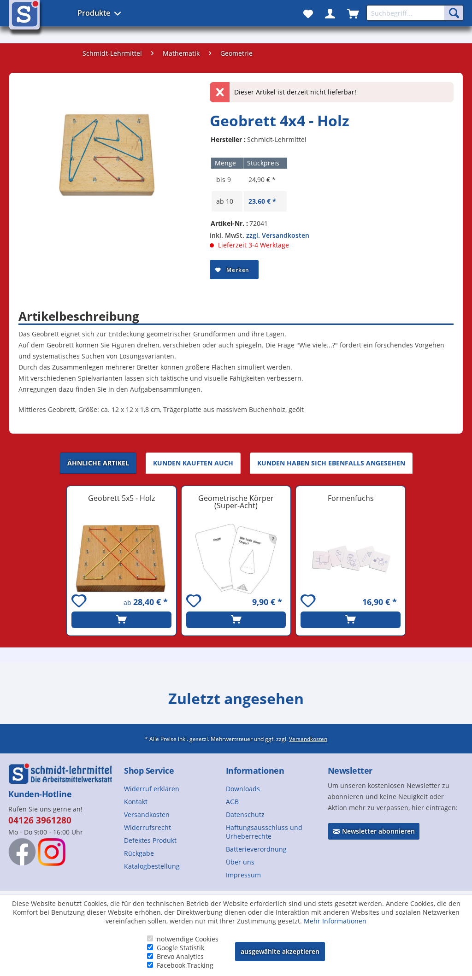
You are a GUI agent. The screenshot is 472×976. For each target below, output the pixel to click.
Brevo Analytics (180, 956)
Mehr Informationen (335, 921)
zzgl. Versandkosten (277, 235)
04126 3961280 (39, 820)
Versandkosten (308, 738)
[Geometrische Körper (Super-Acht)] (236, 559)
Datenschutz (245, 814)
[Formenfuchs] (351, 559)
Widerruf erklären (151, 788)
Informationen (255, 770)
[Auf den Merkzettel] (80, 602)
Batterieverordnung (256, 849)
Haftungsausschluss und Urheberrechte (264, 832)
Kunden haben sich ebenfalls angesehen (331, 463)
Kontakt (136, 801)
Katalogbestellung (152, 866)
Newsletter (350, 770)
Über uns (240, 862)
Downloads (243, 788)
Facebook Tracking (185, 965)
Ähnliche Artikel (98, 463)
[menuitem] (171, 788)
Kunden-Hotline (39, 794)
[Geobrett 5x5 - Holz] (121, 559)
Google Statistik (180, 947)
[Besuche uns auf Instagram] (51, 852)
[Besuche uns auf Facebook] (22, 851)
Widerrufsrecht (147, 827)
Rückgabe (139, 853)
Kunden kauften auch (193, 463)
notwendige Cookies (187, 939)
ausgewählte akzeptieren (280, 951)
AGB (232, 801)
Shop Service (149, 770)
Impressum (243, 874)
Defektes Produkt (150, 840)
